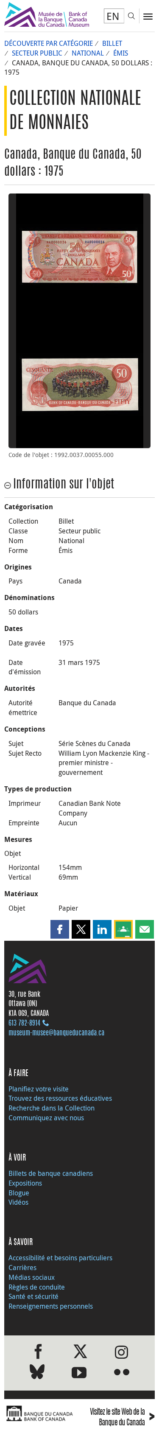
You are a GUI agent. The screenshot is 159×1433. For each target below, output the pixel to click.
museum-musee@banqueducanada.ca (56, 1033)
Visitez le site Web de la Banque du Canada (122, 1417)
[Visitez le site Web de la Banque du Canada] (39, 1413)
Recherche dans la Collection (51, 1108)
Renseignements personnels (50, 1306)
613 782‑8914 (24, 1023)
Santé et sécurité (33, 1296)
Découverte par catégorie (48, 43)
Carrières (22, 1267)
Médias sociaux (31, 1277)
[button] (59, 929)
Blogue (18, 1192)
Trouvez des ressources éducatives (60, 1098)
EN (113, 16)
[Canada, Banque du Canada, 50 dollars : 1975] (79, 257)
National (88, 53)
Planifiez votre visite (38, 1089)
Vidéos (18, 1202)
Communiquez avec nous (46, 1117)
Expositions (25, 1183)
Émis (120, 53)
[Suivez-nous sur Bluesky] (37, 1373)
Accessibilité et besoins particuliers (60, 1257)
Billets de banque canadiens (50, 1173)
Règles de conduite (36, 1287)
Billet (112, 43)
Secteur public (37, 53)
